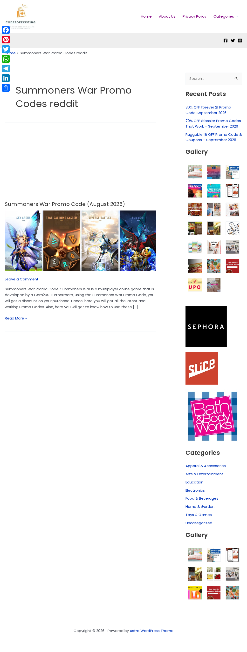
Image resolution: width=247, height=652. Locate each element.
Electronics (195, 490)
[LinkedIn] (6, 78)
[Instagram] (240, 40)
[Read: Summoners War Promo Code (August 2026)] (80, 240)
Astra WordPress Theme (151, 630)
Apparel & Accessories (205, 465)
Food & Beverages (201, 498)
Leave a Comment (22, 279)
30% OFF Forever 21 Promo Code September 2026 (208, 110)
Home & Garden (199, 506)
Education (194, 482)
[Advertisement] (80, 165)
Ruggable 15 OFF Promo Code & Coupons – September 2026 (213, 137)
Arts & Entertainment (204, 473)
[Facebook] (225, 40)
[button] (236, 16)
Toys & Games (198, 514)
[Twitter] (233, 40)
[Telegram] (6, 68)
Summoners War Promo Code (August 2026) (65, 204)
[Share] (6, 88)
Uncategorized (198, 522)
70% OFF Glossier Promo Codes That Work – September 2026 (213, 123)
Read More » (16, 318)
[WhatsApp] (6, 59)
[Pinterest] (6, 39)
